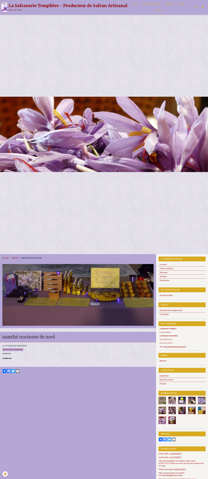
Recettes (163, 276)
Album (159, 10)
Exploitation (164, 376)
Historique (163, 272)
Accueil (135, 4)
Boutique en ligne (166, 295)
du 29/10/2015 (175, 454)
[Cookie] (5, 474)
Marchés (163, 361)
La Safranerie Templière (151, 4)
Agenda (169, 4)
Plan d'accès (164, 280)
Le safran (163, 264)
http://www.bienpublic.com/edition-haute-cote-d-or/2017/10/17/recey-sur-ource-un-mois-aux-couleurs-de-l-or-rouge (181, 463)
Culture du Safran (166, 268)
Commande (164, 314)
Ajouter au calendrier (14, 349)
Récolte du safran (166, 380)
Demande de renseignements (171, 310)
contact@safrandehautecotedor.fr (174, 347)
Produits (163, 384)
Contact (182, 4)
